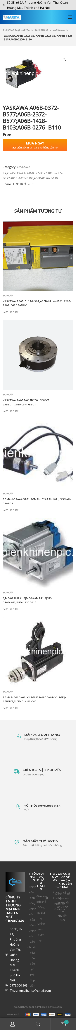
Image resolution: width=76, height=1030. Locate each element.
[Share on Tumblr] (25, 184)
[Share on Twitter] (17, 184)
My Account (12, 1024)
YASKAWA (23, 167)
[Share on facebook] (13, 184)
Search (38, 1024)
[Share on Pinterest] (29, 184)
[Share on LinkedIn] (22, 184)
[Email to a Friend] (33, 184)
